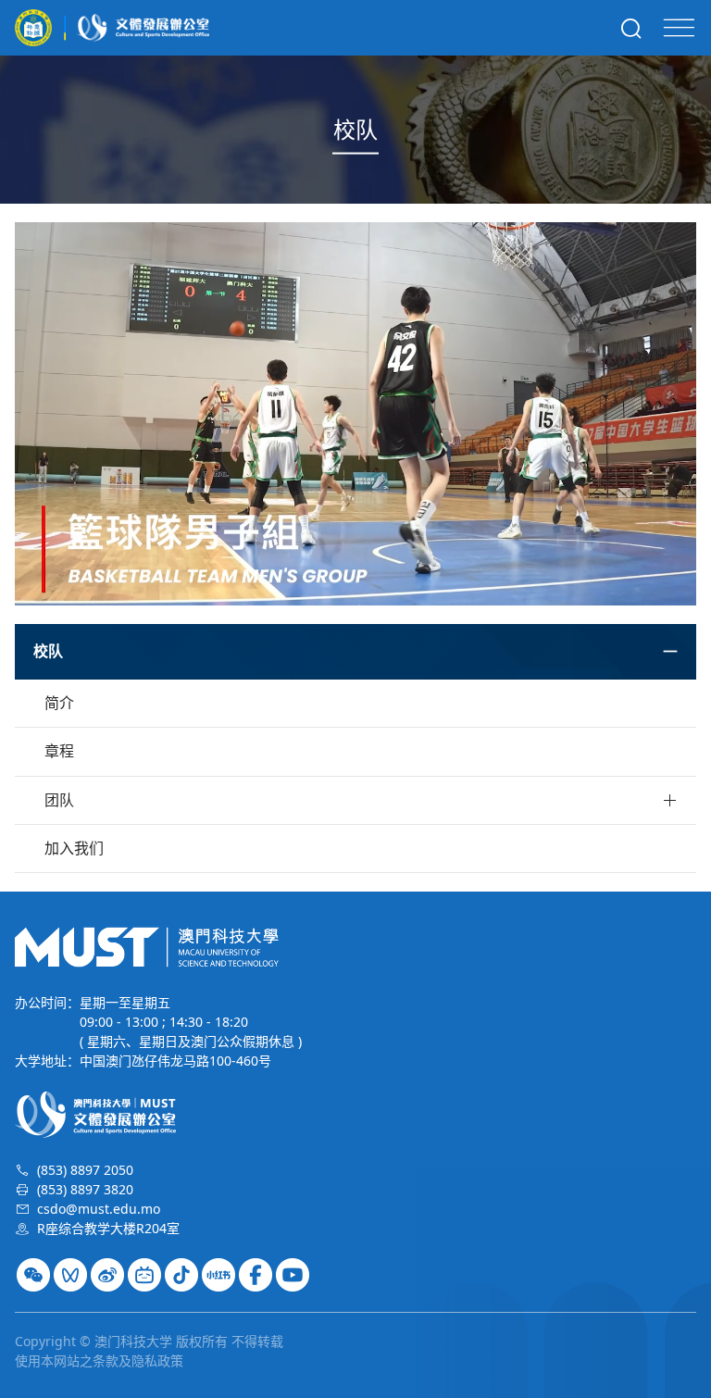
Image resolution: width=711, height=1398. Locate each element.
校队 (48, 651)
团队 (59, 800)
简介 (59, 703)
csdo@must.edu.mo (98, 1208)
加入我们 (74, 848)
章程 (59, 751)
